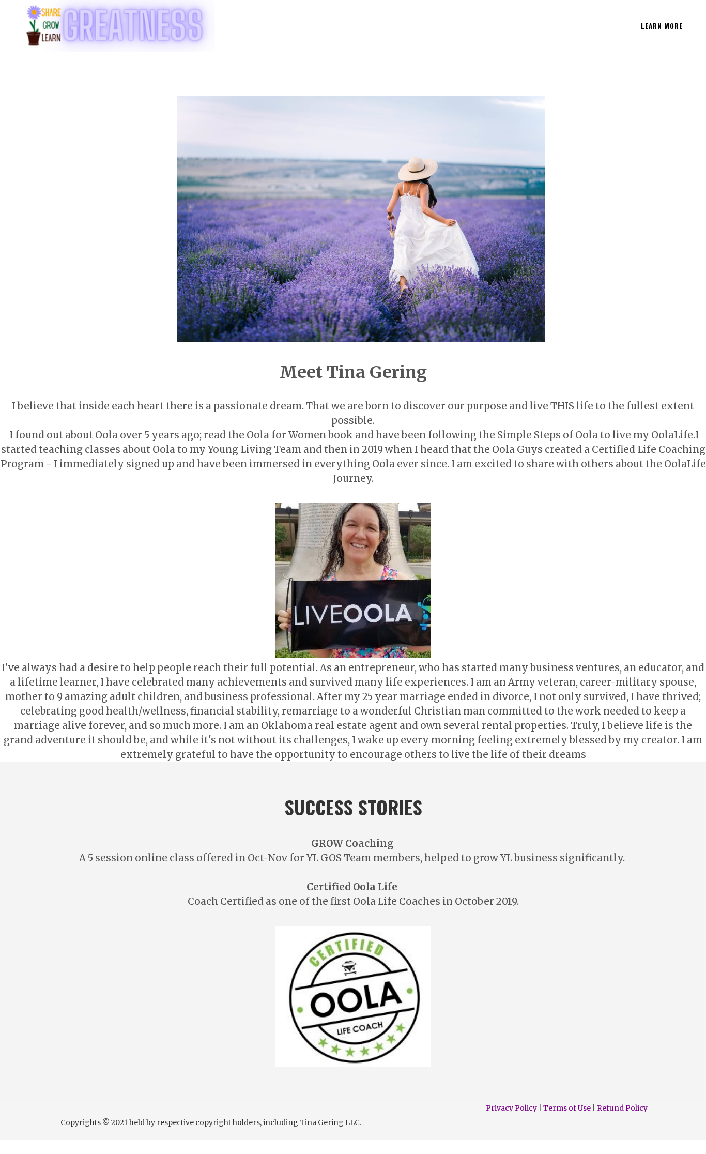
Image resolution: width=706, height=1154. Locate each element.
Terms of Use (567, 1108)
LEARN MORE (662, 26)
